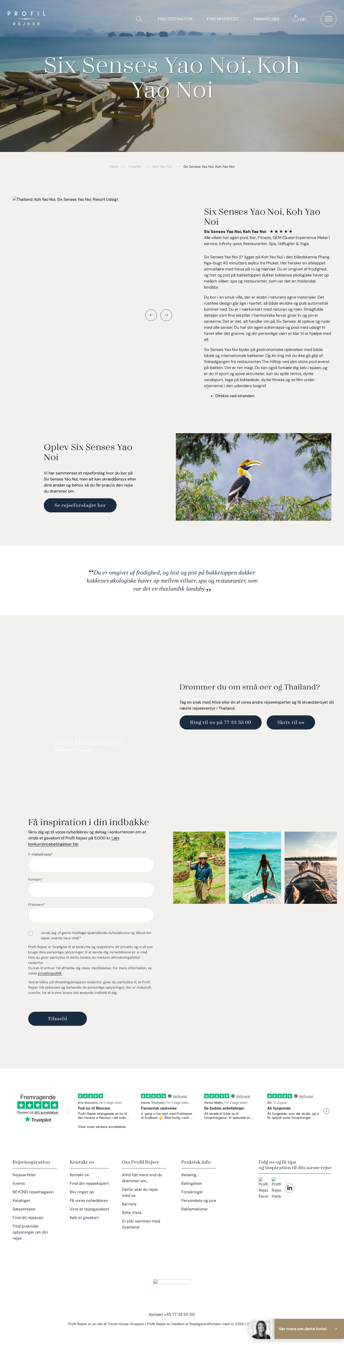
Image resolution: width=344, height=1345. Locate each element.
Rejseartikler (24, 1174)
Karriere (129, 1204)
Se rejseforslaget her (80, 505)
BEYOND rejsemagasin (33, 1192)
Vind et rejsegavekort (89, 1209)
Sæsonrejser (24, 1209)
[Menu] (328, 19)
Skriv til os (290, 722)
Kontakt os (79, 1174)
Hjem (114, 166)
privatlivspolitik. (50, 973)
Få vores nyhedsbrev (89, 1200)
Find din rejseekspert (89, 1183)
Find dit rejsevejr (28, 1217)
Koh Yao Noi (162, 166)
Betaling (188, 1174)
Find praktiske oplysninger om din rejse (30, 1232)
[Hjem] (28, 18)
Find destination (175, 19)
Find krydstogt (223, 19)
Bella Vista (132, 1212)
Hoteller (134, 166)
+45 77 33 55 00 (179, 1314)
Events (19, 1183)
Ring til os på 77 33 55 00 (220, 722)
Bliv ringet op (82, 1192)
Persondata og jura (198, 1200)
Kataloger (21, 1200)
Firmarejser (267, 19)
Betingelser (191, 1183)
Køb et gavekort (84, 1217)
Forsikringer (192, 1192)
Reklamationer (194, 1209)
